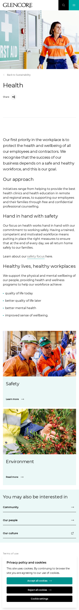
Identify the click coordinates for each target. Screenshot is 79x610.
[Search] (63, 5)
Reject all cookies (37, 590)
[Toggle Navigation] (74, 5)
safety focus (36, 256)
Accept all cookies (37, 580)
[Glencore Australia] (17, 5)
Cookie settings (39, 598)
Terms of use (11, 553)
